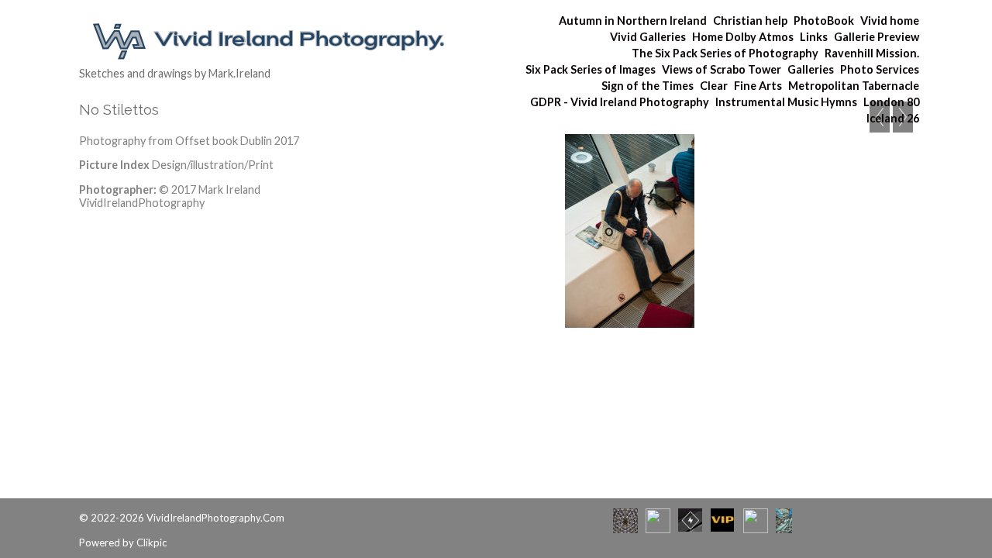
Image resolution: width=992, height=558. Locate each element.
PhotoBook (824, 20)
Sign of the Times (647, 85)
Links (814, 36)
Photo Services (879, 69)
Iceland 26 (892, 118)
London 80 (891, 101)
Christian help (750, 20)
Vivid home (889, 20)
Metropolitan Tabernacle (853, 85)
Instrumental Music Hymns (786, 101)
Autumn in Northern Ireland (633, 20)
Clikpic (151, 542)
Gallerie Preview (876, 36)
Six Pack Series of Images (590, 69)
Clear (714, 85)
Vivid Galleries (648, 36)
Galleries (810, 69)
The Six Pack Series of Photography (725, 53)
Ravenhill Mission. (872, 53)
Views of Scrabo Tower (721, 69)
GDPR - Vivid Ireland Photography (619, 101)
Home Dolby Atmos (743, 36)
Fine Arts (758, 85)
